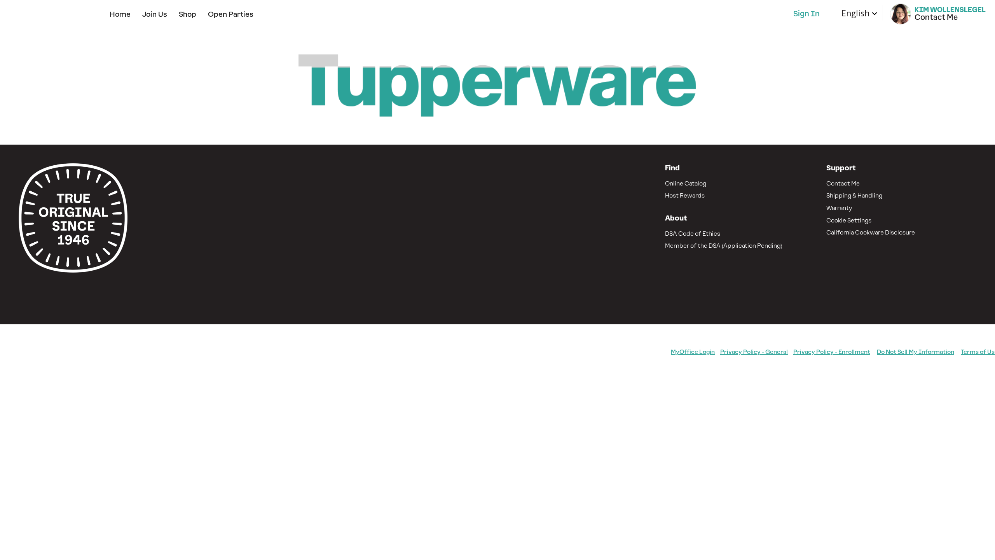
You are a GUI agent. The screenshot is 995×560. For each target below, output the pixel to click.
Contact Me (843, 183)
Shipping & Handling (854, 195)
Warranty (839, 208)
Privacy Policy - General (754, 351)
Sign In (806, 13)
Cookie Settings (848, 220)
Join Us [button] (154, 14)
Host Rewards (685, 195)
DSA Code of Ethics (692, 233)
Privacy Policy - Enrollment (831, 351)
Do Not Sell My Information (915, 351)
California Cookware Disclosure (870, 232)
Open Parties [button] (230, 14)
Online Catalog (685, 183)
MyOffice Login (693, 351)
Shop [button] (187, 14)
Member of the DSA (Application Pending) (723, 245)
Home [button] (120, 14)
